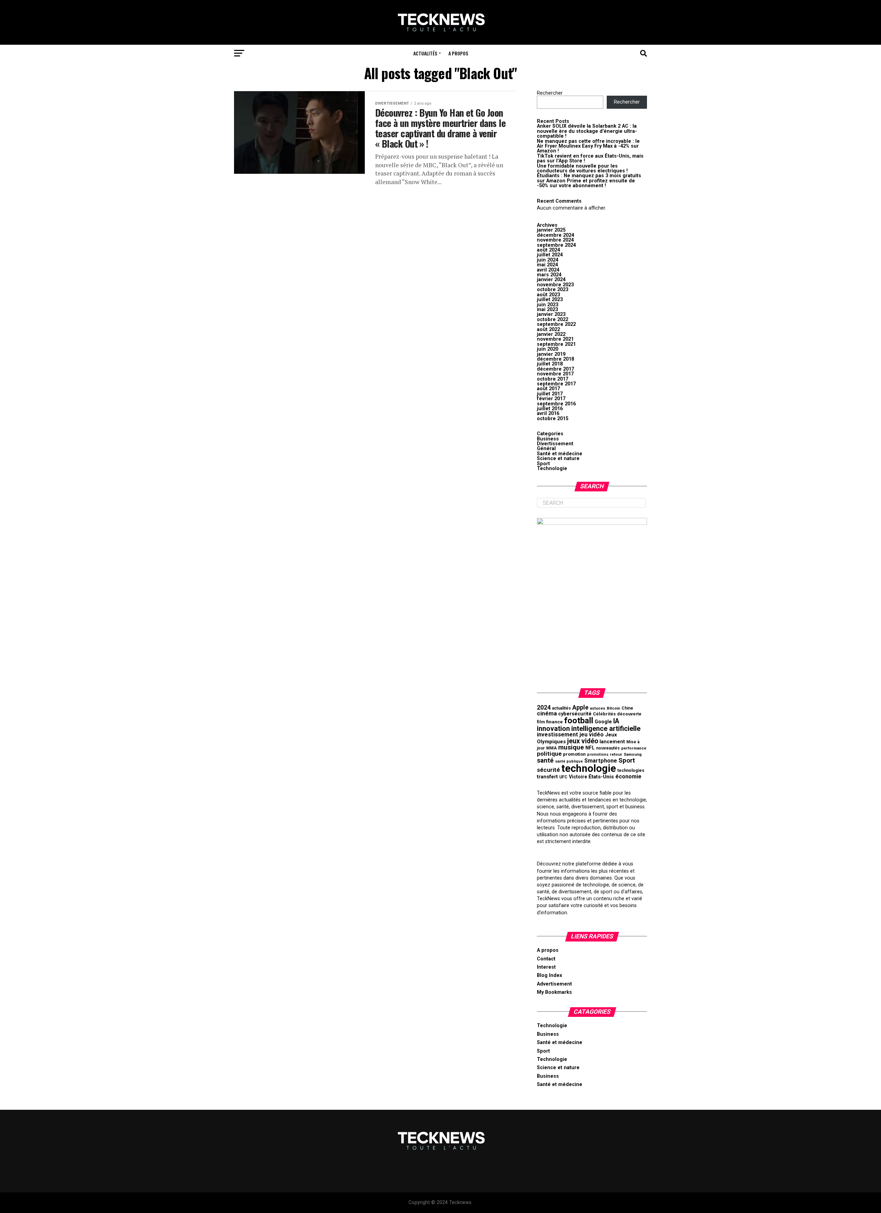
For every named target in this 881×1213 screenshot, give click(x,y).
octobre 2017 (552, 379)
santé (545, 760)
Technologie (552, 468)
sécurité (548, 769)
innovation (553, 728)
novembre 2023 (555, 285)
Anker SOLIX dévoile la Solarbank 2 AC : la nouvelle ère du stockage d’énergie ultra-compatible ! (587, 131)
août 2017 (548, 389)
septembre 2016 (556, 404)
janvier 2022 (551, 334)
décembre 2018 (555, 359)
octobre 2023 (552, 289)
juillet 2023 (550, 299)
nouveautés (608, 748)
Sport (543, 464)
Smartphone (600, 760)
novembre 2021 (555, 339)
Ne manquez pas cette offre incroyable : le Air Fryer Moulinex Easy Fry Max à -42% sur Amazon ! (588, 146)
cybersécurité (575, 714)
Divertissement (555, 444)
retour (616, 754)
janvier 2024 (551, 280)
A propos (458, 53)
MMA (551, 748)
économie (628, 776)
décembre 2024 (555, 235)
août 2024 (548, 250)
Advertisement (554, 984)
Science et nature (558, 458)
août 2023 (548, 295)
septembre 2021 (556, 344)
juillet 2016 (550, 409)
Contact (546, 959)
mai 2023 (547, 309)
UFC (563, 777)
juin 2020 (547, 349)
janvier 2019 (551, 354)
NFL (590, 748)
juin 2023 (547, 305)
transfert (547, 777)
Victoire (578, 776)
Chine (627, 708)
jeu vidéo (592, 734)
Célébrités (604, 713)
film (541, 721)
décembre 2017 (555, 369)
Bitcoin (613, 708)
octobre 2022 (552, 319)
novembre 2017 (555, 374)
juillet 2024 (550, 255)
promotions (597, 754)
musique (571, 747)
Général (546, 448)
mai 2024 (547, 265)
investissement (557, 734)
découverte (629, 713)
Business (548, 439)
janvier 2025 (551, 230)
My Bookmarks (554, 992)
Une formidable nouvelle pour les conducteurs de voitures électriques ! (582, 168)
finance (554, 721)
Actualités (425, 53)
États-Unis (601, 777)
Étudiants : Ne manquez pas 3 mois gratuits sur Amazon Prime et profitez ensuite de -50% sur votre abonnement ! (589, 181)
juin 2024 (547, 260)
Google (603, 722)
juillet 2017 (550, 394)
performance (633, 748)
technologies (630, 770)
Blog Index (549, 975)
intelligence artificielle (605, 728)
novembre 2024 (555, 240)
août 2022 (548, 329)
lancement (612, 742)
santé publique (569, 761)
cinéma (547, 713)
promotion (574, 754)
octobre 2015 (552, 419)
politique (549, 753)
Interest (546, 967)
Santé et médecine (559, 454)
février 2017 (551, 399)
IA (616, 721)
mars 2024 (549, 275)
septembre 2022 (556, 324)
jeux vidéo (582, 741)
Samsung (632, 754)
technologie (588, 768)
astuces (597, 708)
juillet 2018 (550, 364)
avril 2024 (548, 270)
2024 (544, 707)
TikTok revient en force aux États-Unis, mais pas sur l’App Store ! (590, 158)
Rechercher (550, 93)
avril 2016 (548, 413)
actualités (561, 708)
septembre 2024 (556, 245)
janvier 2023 (551, 314)
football (578, 720)
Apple (580, 707)
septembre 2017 (556, 384)
